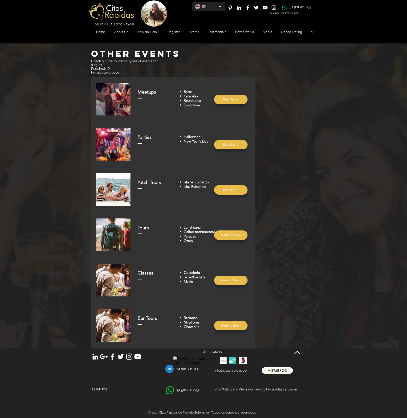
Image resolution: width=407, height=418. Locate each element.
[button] (231, 235)
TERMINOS (99, 389)
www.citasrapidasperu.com (276, 389)
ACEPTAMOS (212, 352)
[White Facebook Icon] (248, 8)
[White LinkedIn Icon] (239, 8)
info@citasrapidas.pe (231, 370)
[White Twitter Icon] (256, 8)
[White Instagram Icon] (274, 8)
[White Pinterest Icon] (230, 8)
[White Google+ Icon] (104, 356)
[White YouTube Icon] (265, 8)
